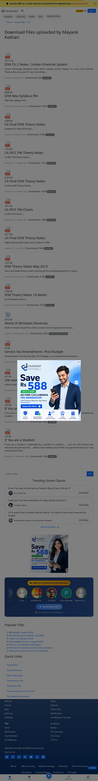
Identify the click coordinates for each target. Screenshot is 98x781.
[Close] (79, 362)
